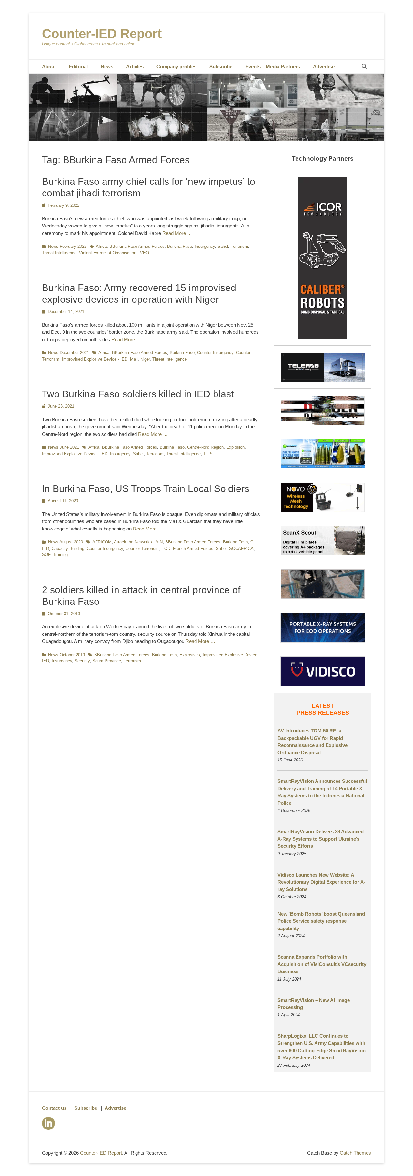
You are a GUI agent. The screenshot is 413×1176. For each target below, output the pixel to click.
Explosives (189, 654)
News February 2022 (67, 246)
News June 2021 (63, 447)
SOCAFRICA (241, 548)
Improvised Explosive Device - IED (94, 359)
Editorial (78, 66)
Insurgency (205, 246)
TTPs (208, 453)
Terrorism (239, 246)
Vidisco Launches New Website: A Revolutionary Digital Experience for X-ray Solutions (321, 882)
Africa (101, 246)
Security (82, 660)
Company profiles (176, 66)
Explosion (235, 447)
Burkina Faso (179, 246)
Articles (135, 66)
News (107, 66)
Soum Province (106, 660)
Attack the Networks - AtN (138, 542)
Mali (134, 359)
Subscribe (220, 66)
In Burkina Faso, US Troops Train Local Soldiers (145, 488)
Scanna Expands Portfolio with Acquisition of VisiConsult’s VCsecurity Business (321, 964)
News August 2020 (65, 542)
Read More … (177, 233)
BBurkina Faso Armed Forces (137, 246)
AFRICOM (102, 542)
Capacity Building (68, 548)
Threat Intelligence (59, 252)
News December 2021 (68, 352)
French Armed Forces (193, 548)
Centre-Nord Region (205, 447)
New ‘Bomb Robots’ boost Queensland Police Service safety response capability (321, 921)
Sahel (222, 246)
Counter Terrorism (142, 548)
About (49, 66)
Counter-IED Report (102, 33)
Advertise (324, 66)
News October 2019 (66, 654)
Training (60, 554)
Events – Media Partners (272, 66)
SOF (46, 554)
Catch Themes (355, 1153)
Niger (145, 359)
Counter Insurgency (215, 352)
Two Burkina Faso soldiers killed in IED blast (138, 394)
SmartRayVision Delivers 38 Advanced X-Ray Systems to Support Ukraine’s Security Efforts (320, 839)
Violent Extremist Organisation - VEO (114, 252)
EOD (165, 548)
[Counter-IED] (206, 139)
